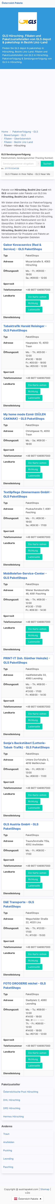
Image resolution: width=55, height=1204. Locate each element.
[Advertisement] (27, 100)
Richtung (33, 303)
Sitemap (44, 1189)
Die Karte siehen (37, 296)
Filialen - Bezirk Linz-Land (18, 142)
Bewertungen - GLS (15, 135)
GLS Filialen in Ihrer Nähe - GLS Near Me (27, 174)
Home (4, 131)
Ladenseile (34, 309)
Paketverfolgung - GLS (25, 131)
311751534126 (12, 168)
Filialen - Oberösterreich (17, 138)
